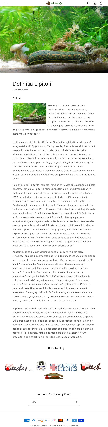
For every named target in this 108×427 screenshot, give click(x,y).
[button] (6, 3)
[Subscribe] (76, 402)
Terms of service (71, 425)
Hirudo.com (42, 426)
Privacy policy (56, 425)
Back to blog (56, 348)
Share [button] (18, 98)
